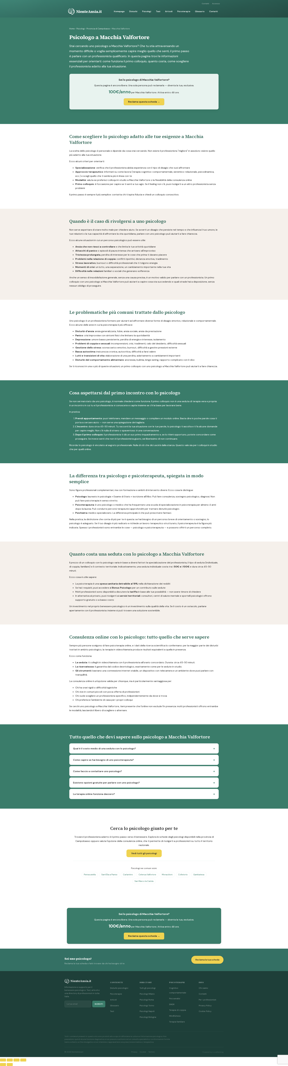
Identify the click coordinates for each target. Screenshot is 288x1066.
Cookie (143, 1052)
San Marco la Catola (144, 881)
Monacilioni (167, 874)
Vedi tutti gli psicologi (144, 853)
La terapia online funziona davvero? (94, 794)
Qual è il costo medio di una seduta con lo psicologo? (104, 748)
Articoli (168, 11)
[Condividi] (17, 1060)
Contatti (205, 3)
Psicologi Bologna (148, 1017)
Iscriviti (99, 1004)
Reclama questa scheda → (144, 101)
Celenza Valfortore (147, 874)
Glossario (199, 11)
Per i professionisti (207, 999)
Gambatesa (198, 874)
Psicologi (146, 11)
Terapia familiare (177, 1021)
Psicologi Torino (147, 1005)
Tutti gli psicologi (148, 988)
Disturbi (133, 11)
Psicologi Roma (147, 999)
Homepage (119, 11)
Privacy (134, 1052)
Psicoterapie (183, 11)
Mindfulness (175, 1016)
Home (72, 28)
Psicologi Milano (147, 994)
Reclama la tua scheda (207, 959)
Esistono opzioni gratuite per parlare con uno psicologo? (106, 782)
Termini (151, 1052)
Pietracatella (90, 874)
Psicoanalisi (174, 998)
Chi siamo (203, 988)
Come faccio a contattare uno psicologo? (97, 771)
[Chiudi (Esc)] (23, 1060)
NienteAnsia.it (89, 11)
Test (158, 11)
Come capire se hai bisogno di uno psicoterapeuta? (103, 759)
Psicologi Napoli (147, 1011)
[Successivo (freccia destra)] (10, 1064)
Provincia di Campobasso (98, 28)
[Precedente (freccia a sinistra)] (3, 1064)
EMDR (171, 1004)
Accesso (216, 3)
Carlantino (128, 874)
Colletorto (183, 874)
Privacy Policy (205, 1005)
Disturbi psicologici (119, 988)
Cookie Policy (205, 1011)
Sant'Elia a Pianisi (109, 874)
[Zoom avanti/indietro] (3, 1060)
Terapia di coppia (177, 1010)
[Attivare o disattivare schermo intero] (10, 1060)
